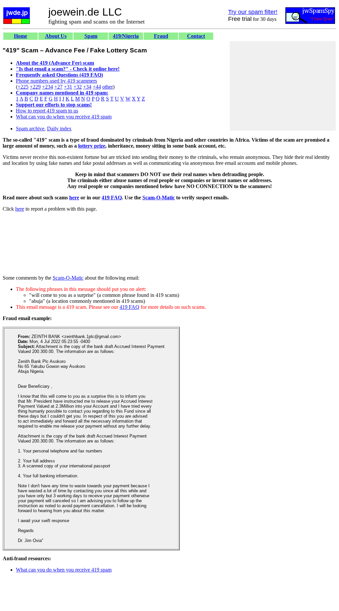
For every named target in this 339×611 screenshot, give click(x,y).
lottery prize (91, 146)
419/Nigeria (126, 36)
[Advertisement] (282, 85)
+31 (68, 87)
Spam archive (30, 128)
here (74, 197)
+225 (23, 87)
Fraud (161, 36)
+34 (87, 87)
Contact (196, 36)
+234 (47, 87)
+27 (58, 87)
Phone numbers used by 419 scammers (56, 81)
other (107, 87)
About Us (56, 36)
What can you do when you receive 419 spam (64, 116)
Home (20, 36)
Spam (90, 36)
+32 (77, 87)
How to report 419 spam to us (47, 110)
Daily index (59, 128)
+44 (97, 87)
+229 (35, 87)
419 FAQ (112, 197)
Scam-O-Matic (158, 197)
